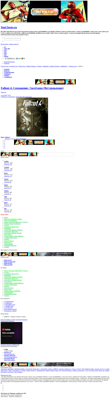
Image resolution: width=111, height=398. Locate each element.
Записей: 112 (8, 176)
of (20, 370)
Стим (15, 372)
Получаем (4, 372)
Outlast (28, 370)
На (103, 370)
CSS (83, 369)
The (60, 370)
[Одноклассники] (21, 58)
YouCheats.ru (9, 27)
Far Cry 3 (102, 369)
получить (10, 372)
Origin (23, 370)
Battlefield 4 (11, 369)
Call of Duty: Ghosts (46, 369)
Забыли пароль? (14, 44)
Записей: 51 (7, 194)
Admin (17, 139)
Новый (107, 370)
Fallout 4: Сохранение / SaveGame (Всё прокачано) (32, 88)
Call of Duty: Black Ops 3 (32, 369)
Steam (56, 370)
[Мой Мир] (22, 58)
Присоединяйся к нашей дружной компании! (14, 319)
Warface (75, 370)
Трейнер (19, 372)
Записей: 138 (8, 170)
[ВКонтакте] (17, 58)
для (90, 370)
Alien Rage (4, 369)
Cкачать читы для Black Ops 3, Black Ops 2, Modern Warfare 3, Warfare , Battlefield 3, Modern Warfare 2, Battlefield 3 (34, 66)
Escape (97, 369)
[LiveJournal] (24, 58)
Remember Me (41, 370)
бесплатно (81, 370)
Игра (92, 370)
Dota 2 (93, 369)
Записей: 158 (8, 164)
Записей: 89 (7, 182)
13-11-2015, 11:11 (6, 95)
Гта (87, 370)
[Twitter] (19, 58)
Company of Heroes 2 (65, 369)
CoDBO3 (55, 369)
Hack (10, 370)
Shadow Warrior (49, 370)
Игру (96, 370)
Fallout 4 (7, 137)
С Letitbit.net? (8, 303)
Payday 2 (33, 370)
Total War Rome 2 (67, 370)
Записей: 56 (7, 188)
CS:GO (79, 369)
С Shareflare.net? (9, 301)
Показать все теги (6, 375)
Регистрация (4, 44)
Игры (100, 370)
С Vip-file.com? (8, 307)
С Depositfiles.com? (9, 304)
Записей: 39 (7, 211)
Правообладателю (9, 62)
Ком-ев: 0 (8, 139)
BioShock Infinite (20, 369)
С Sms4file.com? (9, 306)
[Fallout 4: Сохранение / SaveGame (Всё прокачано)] (16, 97)
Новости (3, 92)
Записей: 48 (7, 200)
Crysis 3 (73, 369)
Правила (6, 63)
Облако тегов (73, 66)
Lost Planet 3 (15, 370)
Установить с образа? (10, 311)
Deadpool (87, 369)
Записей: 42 (7, 205)
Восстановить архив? (10, 309)
